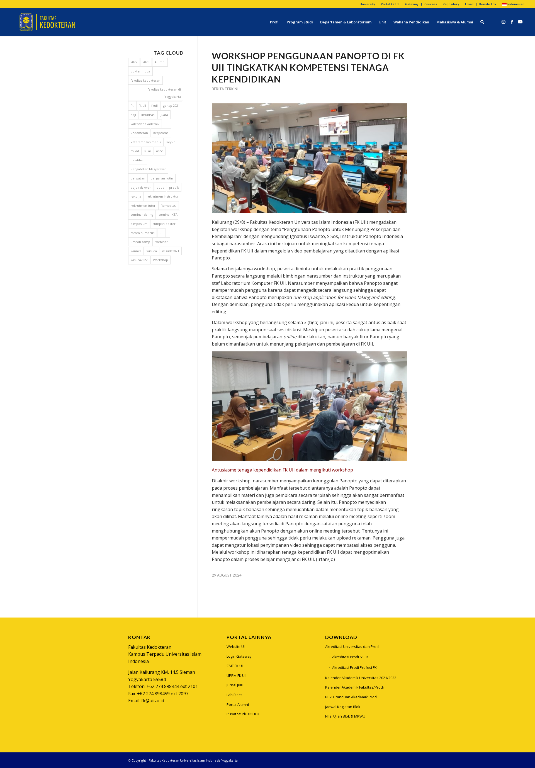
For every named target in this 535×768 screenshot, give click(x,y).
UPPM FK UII (236, 675)
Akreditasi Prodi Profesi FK (354, 667)
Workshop (160, 260)
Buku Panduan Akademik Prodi (351, 696)
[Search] (482, 22)
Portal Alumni (238, 704)
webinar (161, 242)
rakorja (136, 196)
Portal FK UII (390, 4)
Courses (430, 4)
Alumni (160, 62)
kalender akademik (145, 124)
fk (132, 105)
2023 (146, 62)
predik (174, 187)
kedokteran (139, 133)
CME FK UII (235, 665)
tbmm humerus (142, 233)
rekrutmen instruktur (163, 196)
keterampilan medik (146, 142)
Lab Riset (234, 694)
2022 (134, 62)
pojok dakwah (141, 187)
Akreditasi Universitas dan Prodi (352, 646)
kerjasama (161, 133)
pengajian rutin (161, 178)
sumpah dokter (164, 224)
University (367, 4)
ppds (160, 187)
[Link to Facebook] (512, 22)
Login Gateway (239, 656)
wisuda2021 (170, 251)
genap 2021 (171, 105)
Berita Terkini (225, 89)
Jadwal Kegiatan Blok (342, 706)
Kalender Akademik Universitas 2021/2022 (360, 677)
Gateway (412, 4)
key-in (171, 142)
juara (164, 115)
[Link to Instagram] (503, 22)
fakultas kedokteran (145, 80)
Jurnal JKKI (235, 684)
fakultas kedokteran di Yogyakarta (164, 93)
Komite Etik (487, 4)
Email (469, 4)
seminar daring (142, 214)
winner (136, 251)
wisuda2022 (139, 260)
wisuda (152, 251)
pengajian (138, 178)
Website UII (236, 646)
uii (161, 233)
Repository (451, 4)
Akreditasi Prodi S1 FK (350, 656)
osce (159, 151)
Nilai (147, 151)
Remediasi (168, 205)
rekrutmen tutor (143, 205)
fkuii (154, 105)
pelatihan (138, 160)
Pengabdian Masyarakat (148, 169)
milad (135, 151)
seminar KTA (168, 214)
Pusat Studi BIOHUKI (244, 713)
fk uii (142, 105)
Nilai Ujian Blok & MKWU (345, 716)
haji (133, 115)
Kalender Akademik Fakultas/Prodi (354, 687)
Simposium (139, 224)
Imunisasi (148, 115)
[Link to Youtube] (520, 22)
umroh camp (140, 242)
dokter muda (140, 71)
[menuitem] (367, 4)
